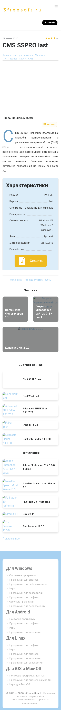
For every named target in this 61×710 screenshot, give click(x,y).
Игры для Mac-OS (19, 684)
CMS (48, 279)
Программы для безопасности (27, 606)
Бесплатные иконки (23, 699)
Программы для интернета (24, 632)
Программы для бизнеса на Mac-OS (30, 680)
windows (16, 279)
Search (50, 22)
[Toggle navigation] (56, 7)
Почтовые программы (22, 619)
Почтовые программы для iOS (27, 675)
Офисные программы (21, 601)
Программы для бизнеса (23, 579)
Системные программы (22, 575)
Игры (12, 588)
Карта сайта (36, 696)
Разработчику (33, 279)
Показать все (11, 538)
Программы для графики (23, 597)
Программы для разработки (26, 592)
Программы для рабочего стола (28, 584)
